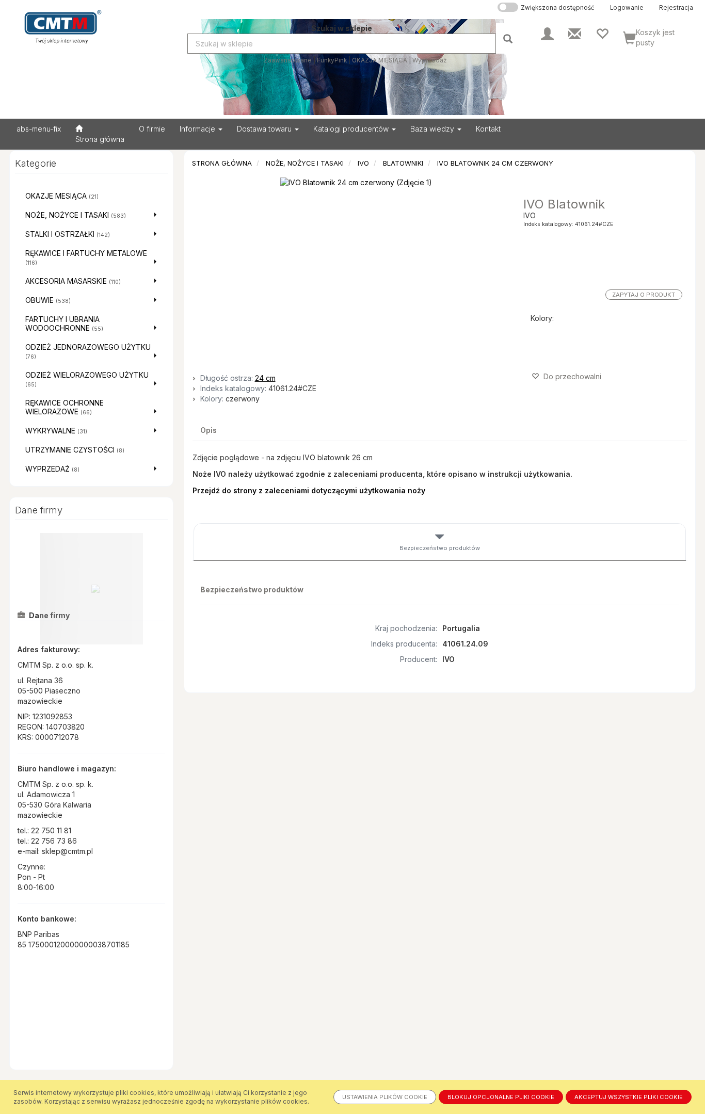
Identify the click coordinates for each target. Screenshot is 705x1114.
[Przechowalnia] (602, 33)
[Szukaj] (509, 38)
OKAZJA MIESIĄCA (379, 60)
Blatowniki (403, 163)
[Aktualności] (575, 33)
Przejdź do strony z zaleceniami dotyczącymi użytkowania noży (309, 490)
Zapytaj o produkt (643, 294)
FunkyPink (332, 60)
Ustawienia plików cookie (384, 1097)
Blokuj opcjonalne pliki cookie (500, 1097)
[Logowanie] (547, 33)
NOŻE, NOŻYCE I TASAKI (305, 163)
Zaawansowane (288, 60)
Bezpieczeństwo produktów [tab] (439, 548)
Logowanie (627, 7)
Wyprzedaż (429, 60)
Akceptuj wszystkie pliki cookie (628, 1097)
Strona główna (222, 163)
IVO (363, 163)
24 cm (265, 378)
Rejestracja (676, 7)
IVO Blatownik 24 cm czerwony (495, 163)
